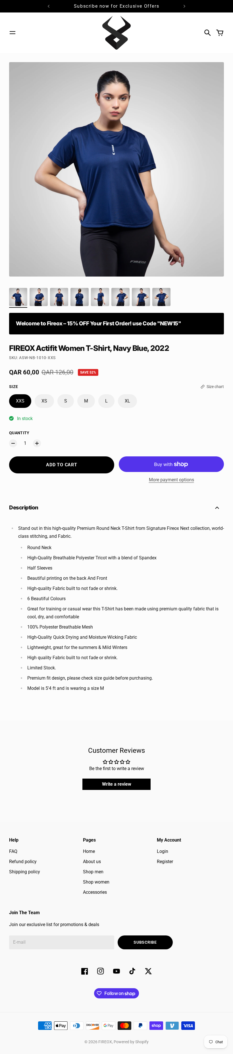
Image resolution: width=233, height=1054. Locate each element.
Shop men (93, 871)
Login (162, 851)
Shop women (96, 882)
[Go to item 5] (100, 297)
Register (165, 861)
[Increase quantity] (37, 443)
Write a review (116, 784)
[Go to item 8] (161, 297)
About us (92, 861)
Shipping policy (24, 871)
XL (127, 401)
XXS (20, 401)
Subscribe (145, 942)
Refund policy (23, 861)
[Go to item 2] (39, 297)
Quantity (19, 433)
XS (44, 401)
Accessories (95, 892)
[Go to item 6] (120, 297)
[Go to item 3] (59, 297)
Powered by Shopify (131, 1042)
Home (89, 851)
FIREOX (105, 1042)
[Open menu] (12, 32)
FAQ (13, 851)
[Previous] (48, 6)
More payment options (171, 479)
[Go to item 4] (79, 297)
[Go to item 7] (141, 297)
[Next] (184, 6)
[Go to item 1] (18, 297)
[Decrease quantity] (13, 443)
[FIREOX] (116, 33)
